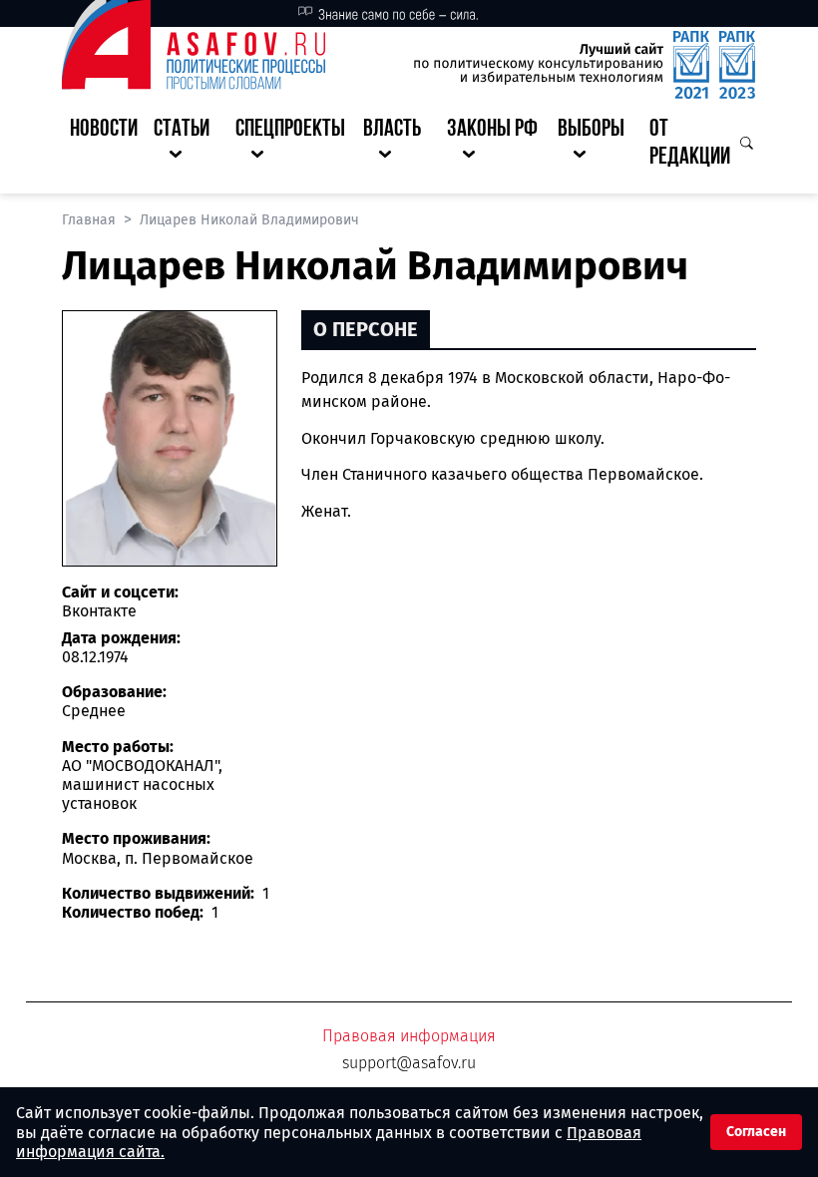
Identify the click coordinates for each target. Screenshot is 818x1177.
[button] (186, 145)
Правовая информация (409, 1035)
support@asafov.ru (409, 1062)
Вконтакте (99, 610)
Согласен (756, 1131)
